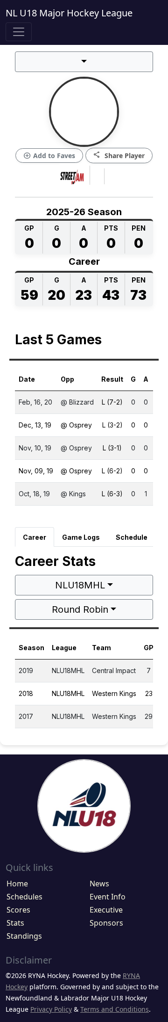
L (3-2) (112, 425)
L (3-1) (112, 448)
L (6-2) (112, 471)
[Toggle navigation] (19, 31)
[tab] (34, 537)
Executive (106, 910)
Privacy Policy (51, 1009)
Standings (24, 936)
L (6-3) (112, 494)
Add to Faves (49, 155)
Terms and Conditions (114, 1009)
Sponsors (106, 923)
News (99, 883)
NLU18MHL (80, 585)
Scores (18, 910)
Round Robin (80, 609)
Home (17, 883)
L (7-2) (112, 402)
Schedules (24, 897)
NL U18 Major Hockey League (69, 13)
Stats (15, 923)
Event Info (108, 897)
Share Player (119, 155)
